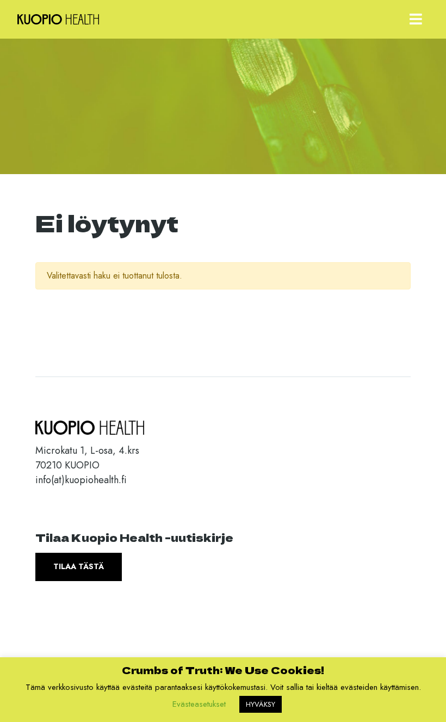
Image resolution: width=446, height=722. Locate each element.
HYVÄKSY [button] (260, 704)
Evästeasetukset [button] (199, 704)
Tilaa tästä (78, 566)
